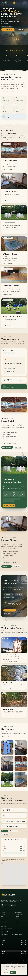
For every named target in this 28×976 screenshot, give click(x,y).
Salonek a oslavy (9, 223)
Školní (12, 501)
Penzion (3, 914)
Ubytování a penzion (10, 191)
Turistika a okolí (18, 914)
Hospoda (3, 912)
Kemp (2, 920)
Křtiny (12, 499)
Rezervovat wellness (7, 263)
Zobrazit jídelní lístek (7, 169)
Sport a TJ (3, 922)
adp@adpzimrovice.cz (8, 931)
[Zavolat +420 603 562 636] (2, 2)
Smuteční (6, 501)
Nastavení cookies (14, 961)
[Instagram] (6, 905)
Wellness (3, 918)
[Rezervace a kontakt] (5, 2)
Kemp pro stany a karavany (12, 316)
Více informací (21, 969)
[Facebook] (2, 905)
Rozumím (13, 972)
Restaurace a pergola (10, 160)
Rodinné (6, 499)
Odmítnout (6, 972)
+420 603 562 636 (8, 29)
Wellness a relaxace (10, 254)
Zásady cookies (19, 960)
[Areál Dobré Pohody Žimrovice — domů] (14, 2)
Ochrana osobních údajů (9, 960)
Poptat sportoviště (7, 294)
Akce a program (18, 912)
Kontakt (16, 922)
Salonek (3, 916)
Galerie (16, 920)
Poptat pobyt (5, 325)
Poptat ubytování (6, 200)
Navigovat (20, 29)
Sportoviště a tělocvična (11, 285)
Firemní (17, 499)
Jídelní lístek (17, 918)
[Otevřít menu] (25, 2)
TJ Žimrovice (17, 916)
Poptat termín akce (7, 232)
